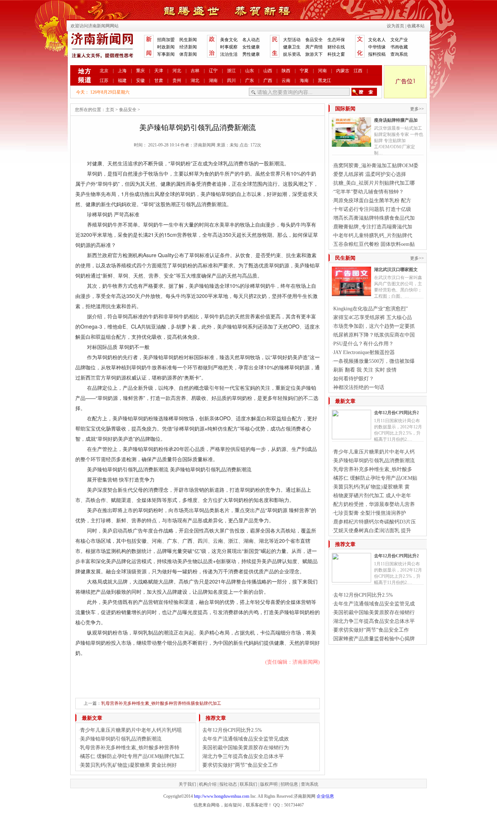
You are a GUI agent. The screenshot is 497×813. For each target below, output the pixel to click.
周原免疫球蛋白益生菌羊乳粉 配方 (372, 200)
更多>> (417, 108)
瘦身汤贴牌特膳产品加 (396, 120)
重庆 (140, 70)
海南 (304, 80)
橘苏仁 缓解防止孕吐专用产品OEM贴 (375, 478)
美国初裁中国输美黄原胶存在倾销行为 (245, 747)
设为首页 (395, 25)
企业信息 (325, 796)
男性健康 (251, 54)
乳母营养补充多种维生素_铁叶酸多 (372, 469)
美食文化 (229, 39)
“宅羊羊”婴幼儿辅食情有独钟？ (368, 192)
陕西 (286, 70)
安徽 (140, 80)
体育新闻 (188, 54)
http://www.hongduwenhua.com (221, 796)
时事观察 (229, 47)
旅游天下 (314, 54)
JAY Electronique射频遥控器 (364, 352)
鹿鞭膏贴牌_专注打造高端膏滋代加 (372, 226)
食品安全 (314, 39)
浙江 (231, 70)
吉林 (195, 70)
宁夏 (304, 70)
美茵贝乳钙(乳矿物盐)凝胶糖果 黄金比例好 (128, 765)
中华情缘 (377, 47)
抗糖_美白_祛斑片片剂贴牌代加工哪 (374, 183)
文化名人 (377, 39)
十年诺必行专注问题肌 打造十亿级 (372, 209)
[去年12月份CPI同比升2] (351, 436)
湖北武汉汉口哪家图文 (396, 269)
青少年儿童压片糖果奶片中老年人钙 (374, 452)
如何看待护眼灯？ (353, 378)
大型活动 (292, 39)
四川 (231, 80)
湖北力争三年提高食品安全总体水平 (243, 756)
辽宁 (213, 70)
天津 (158, 70)
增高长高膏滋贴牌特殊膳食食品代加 (374, 218)
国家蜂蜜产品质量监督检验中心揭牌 (374, 638)
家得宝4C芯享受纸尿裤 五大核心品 (372, 317)
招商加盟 (166, 39)
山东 (249, 70)
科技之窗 (336, 54)
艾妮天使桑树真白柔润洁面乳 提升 (372, 530)
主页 (110, 109)
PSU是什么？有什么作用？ (363, 343)
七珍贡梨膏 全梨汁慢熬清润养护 (369, 513)
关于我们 (187, 784)
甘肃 (158, 80)
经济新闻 (188, 47)
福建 (122, 80)
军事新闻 (166, 54)
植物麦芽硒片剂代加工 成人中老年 (372, 495)
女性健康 (251, 47)
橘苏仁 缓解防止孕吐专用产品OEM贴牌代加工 (132, 756)
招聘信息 (289, 784)
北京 (104, 70)
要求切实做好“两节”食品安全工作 (240, 765)
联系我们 (248, 784)
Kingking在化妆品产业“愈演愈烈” (370, 308)
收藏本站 (416, 25)
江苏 (104, 80)
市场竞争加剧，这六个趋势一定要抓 (374, 326)
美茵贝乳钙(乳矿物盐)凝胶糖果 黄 (371, 487)
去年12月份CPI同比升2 (396, 412)
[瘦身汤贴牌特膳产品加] (351, 143)
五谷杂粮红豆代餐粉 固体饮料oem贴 (374, 244)
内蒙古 (342, 70)
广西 (267, 80)
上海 (122, 70)
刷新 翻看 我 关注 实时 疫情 (365, 370)
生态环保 (336, 39)
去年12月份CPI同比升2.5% (232, 730)
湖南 (213, 80)
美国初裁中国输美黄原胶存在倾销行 (374, 612)
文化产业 (399, 39)
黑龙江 (324, 80)
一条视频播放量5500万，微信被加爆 (374, 361)
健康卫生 (292, 47)
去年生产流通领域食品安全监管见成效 (245, 739)
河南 (322, 70)
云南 (286, 80)
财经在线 (336, 47)
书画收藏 (399, 47)
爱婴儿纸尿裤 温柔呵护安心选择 (369, 174)
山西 (267, 70)
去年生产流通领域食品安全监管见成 (374, 603)
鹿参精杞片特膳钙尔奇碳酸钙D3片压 (374, 522)
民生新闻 (188, 39)
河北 (176, 70)
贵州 (176, 80)
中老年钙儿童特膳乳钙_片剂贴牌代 (372, 235)
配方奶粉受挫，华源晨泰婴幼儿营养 (374, 504)
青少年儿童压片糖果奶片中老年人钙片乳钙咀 (131, 730)
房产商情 (314, 47)
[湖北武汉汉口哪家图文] (351, 293)
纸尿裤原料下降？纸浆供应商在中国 (374, 335)
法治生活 (229, 54)
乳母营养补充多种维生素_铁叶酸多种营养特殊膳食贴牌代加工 (161, 703)
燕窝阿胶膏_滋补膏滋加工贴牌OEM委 (375, 165)
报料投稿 (377, 54)
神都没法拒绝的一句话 (358, 387)
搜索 (364, 92)
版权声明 (269, 784)
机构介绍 (207, 784)
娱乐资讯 (292, 54)
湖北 (195, 80)
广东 (249, 80)
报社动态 (228, 784)
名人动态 (251, 39)
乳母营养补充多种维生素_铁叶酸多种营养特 (129, 747)
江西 (358, 70)
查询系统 (399, 54)
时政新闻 (166, 47)
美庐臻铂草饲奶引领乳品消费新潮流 (121, 739)
